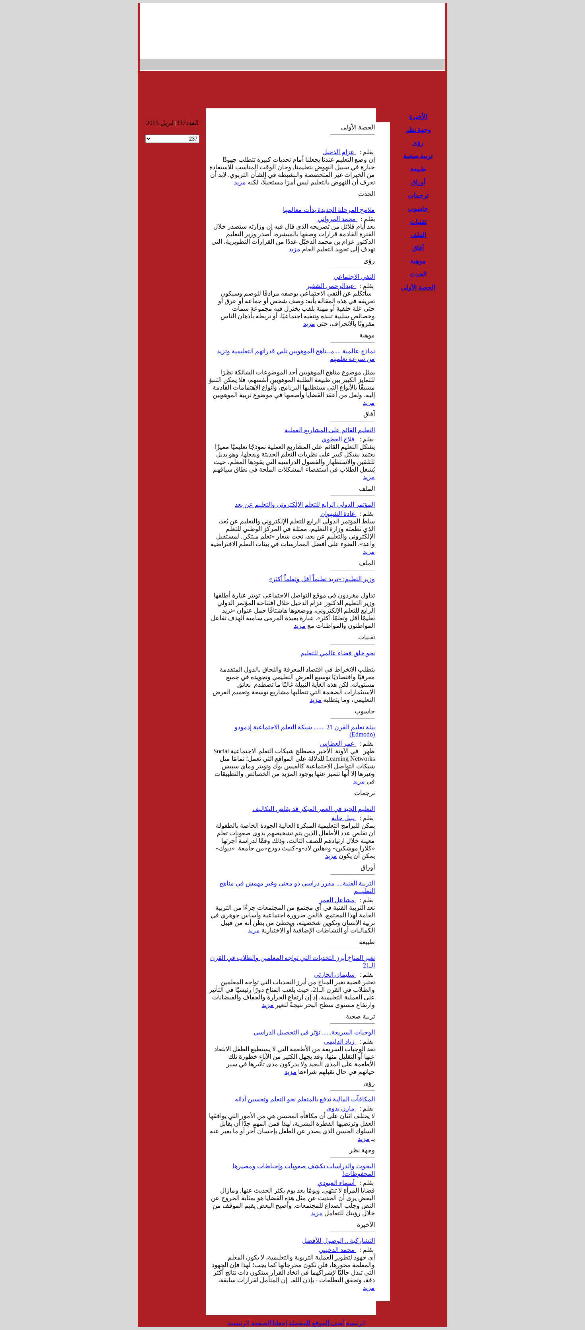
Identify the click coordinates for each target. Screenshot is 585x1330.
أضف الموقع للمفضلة (317, 1323)
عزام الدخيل (339, 152)
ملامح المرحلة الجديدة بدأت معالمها (329, 209)
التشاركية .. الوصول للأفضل (338, 1240)
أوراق (418, 182)
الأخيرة (418, 116)
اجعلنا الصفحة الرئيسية (257, 1323)
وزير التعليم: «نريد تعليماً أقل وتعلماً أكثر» (322, 579)
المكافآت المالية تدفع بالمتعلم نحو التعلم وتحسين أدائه (305, 1099)
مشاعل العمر (337, 900)
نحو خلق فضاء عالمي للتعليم (337, 653)
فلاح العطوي (339, 439)
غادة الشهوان (338, 513)
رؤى (418, 142)
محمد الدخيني (337, 1249)
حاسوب (418, 208)
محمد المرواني (337, 218)
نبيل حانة (344, 818)
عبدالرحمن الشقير (331, 285)
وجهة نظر (418, 129)
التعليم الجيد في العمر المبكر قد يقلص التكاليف (313, 808)
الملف (418, 234)
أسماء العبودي (337, 1182)
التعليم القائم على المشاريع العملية (330, 430)
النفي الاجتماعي (354, 276)
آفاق (418, 248)
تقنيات (418, 221)
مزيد (240, 182)
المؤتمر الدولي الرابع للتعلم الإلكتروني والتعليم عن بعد (305, 504)
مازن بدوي (341, 1108)
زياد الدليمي (340, 1041)
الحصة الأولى (418, 287)
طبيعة (418, 169)
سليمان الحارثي (335, 974)
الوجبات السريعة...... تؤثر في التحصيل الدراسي (314, 1032)
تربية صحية (418, 156)
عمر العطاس (338, 743)
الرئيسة (356, 1323)
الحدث (418, 274)
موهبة (418, 261)
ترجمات (418, 195)
